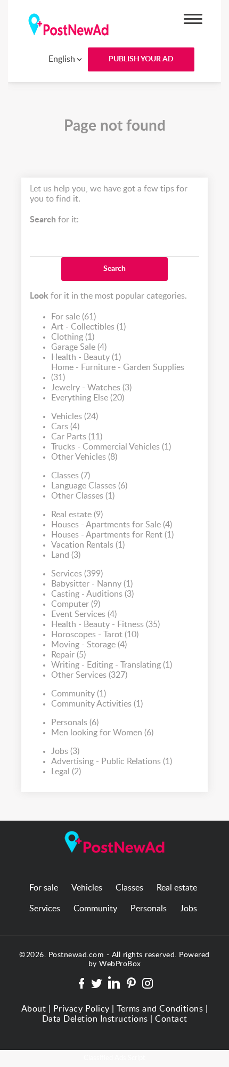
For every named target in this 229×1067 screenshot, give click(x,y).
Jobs (65, 751)
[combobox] (57, 59)
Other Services (89, 675)
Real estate (77, 514)
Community (78, 693)
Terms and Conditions (160, 1009)
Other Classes (82, 496)
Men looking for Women (102, 732)
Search (114, 268)
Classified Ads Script (114, 1058)
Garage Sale (79, 347)
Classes (70, 475)
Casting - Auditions (92, 594)
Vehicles (74, 416)
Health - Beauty (86, 357)
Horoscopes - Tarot (94, 634)
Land (65, 555)
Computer (75, 604)
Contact (171, 1019)
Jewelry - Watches (91, 387)
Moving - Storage (89, 644)
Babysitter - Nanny (92, 584)
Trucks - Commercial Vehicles (111, 447)
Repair (68, 655)
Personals (75, 722)
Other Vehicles (84, 457)
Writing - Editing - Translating (111, 665)
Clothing (72, 337)
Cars (65, 426)
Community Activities (97, 704)
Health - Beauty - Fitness (105, 624)
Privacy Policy (81, 1009)
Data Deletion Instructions (95, 1019)
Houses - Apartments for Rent (112, 535)
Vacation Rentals (88, 545)
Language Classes (89, 486)
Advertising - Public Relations (111, 761)
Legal (66, 771)
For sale (73, 316)
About (33, 1009)
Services (77, 573)
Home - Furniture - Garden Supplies (117, 372)
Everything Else (87, 398)
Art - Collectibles (88, 327)
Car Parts (76, 436)
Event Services (84, 614)
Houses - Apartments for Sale (111, 524)
